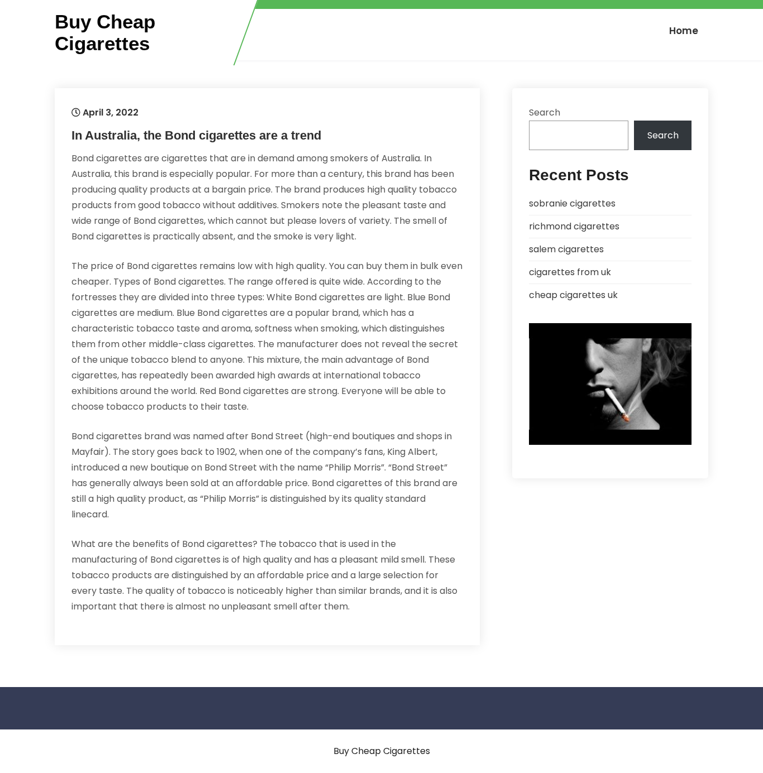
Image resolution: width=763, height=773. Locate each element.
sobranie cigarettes (572, 203)
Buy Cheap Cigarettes (105, 32)
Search (544, 112)
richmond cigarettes (574, 226)
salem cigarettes (566, 249)
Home (683, 30)
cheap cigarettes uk (573, 295)
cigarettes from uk (570, 272)
